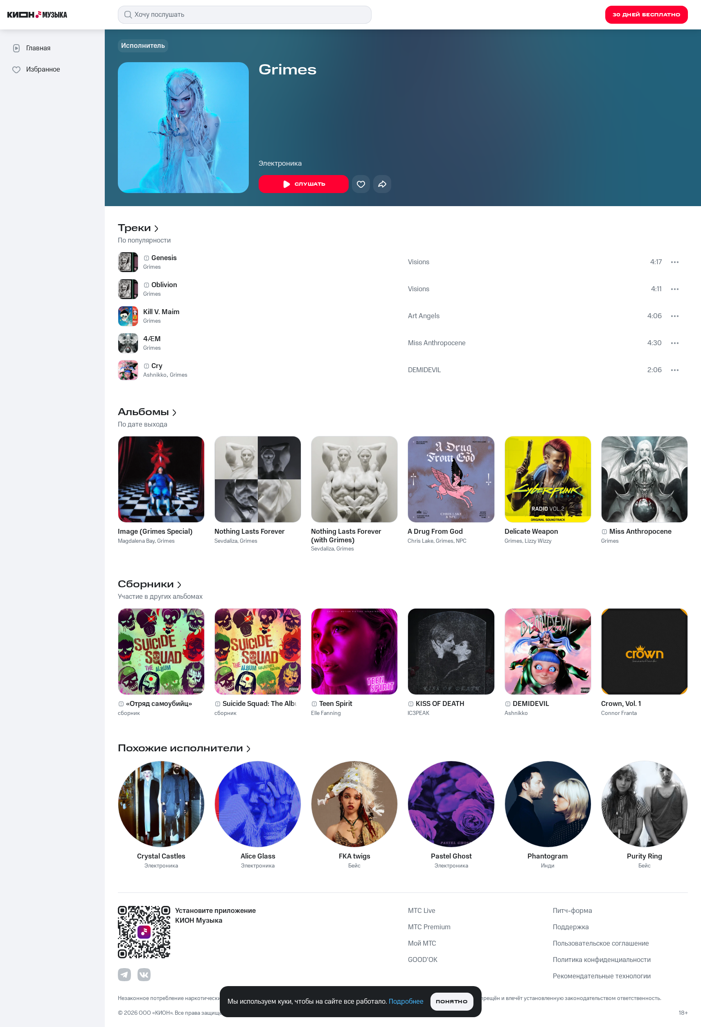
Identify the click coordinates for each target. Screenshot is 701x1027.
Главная (38, 48)
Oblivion (164, 285)
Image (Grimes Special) (155, 532)
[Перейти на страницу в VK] (144, 974)
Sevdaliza (225, 541)
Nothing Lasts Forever (249, 532)
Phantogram (547, 856)
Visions (418, 262)
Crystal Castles (161, 856)
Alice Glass (258, 856)
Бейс (354, 866)
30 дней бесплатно (647, 14)
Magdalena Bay (136, 541)
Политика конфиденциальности (602, 960)
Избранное (43, 69)
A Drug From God (435, 532)
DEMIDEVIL (424, 370)
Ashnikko (155, 375)
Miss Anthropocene (437, 343)
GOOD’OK (422, 960)
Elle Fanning (326, 713)
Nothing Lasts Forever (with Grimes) (346, 536)
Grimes (152, 267)
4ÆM (152, 339)
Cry (156, 366)
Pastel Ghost (451, 856)
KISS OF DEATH (440, 704)
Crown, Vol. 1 (621, 704)
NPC (461, 541)
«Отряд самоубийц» (159, 704)
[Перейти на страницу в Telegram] (124, 974)
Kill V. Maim (161, 312)
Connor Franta (619, 713)
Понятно (451, 1001)
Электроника (280, 164)
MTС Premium (429, 927)
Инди (547, 866)
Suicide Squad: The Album (264, 704)
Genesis (164, 258)
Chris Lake (420, 541)
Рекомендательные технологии (602, 976)
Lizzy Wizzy (538, 541)
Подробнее (406, 1002)
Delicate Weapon (531, 532)
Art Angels (424, 316)
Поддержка (571, 927)
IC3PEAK (418, 713)
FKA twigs (354, 856)
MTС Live (421, 911)
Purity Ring (644, 856)
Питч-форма (572, 911)
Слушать (310, 184)
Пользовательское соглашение (601, 943)
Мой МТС (422, 943)
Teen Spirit (335, 704)
